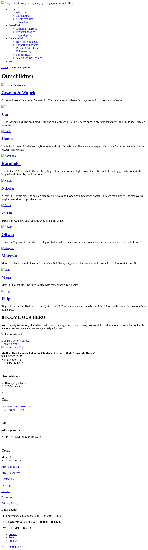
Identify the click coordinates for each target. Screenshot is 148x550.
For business (23, 54)
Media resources (25, 18)
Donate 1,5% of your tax (15, 340)
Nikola (7, 188)
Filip (5, 298)
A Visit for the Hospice (29, 57)
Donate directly (10, 343)
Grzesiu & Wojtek (18, 92)
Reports (5, 491)
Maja (6, 277)
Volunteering (23, 51)
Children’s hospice (26, 28)
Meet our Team (10, 466)
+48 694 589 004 (20, 406)
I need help (15, 25)
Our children (23, 15)
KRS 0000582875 (11, 546)
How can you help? (27, 41)
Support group (24, 35)
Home (4, 67)
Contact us (22, 22)
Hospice (13, 9)
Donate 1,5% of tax (27, 48)
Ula (4, 114)
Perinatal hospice (25, 31)
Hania (7, 138)
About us (21, 12)
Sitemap (6, 485)
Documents (7, 497)
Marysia (9, 255)
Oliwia (7, 234)
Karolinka (11, 163)
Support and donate (27, 44)
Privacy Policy (9, 503)
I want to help (16, 38)
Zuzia (6, 213)
